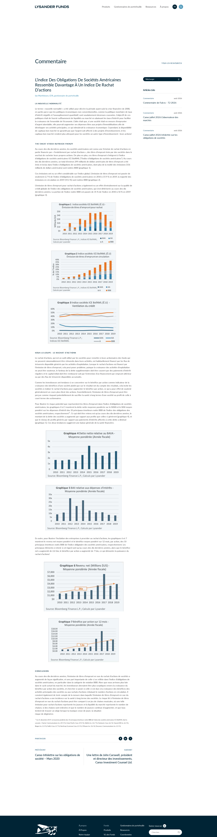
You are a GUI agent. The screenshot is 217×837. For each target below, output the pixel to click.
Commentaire (148, 98)
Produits (106, 6)
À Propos (82, 830)
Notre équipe (84, 834)
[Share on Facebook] (120, 738)
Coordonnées (126, 834)
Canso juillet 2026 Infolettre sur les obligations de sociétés (160, 136)
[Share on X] (130, 738)
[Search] (178, 832)
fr (175, 7)
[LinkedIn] (164, 825)
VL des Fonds (109, 834)
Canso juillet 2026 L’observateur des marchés (160, 119)
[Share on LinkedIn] (125, 738)
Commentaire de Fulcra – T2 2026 (159, 102)
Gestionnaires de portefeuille (128, 6)
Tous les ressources (172, 63)
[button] (181, 7)
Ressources (151, 6)
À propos (164, 6)
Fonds (106, 825)
